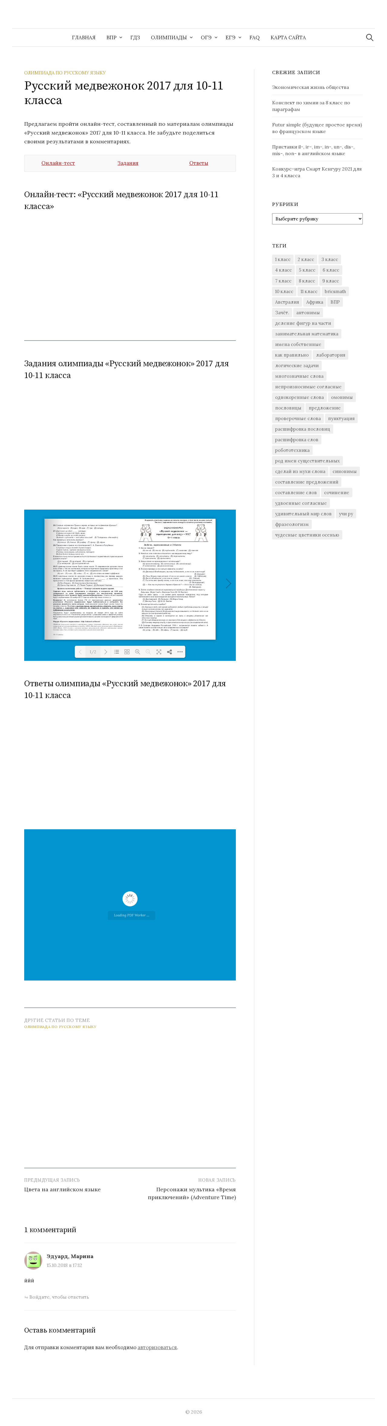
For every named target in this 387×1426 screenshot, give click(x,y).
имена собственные (298, 344)
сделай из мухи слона (300, 471)
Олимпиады (169, 37)
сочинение (336, 492)
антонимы (308, 312)
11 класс (309, 291)
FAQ (254, 37)
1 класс (283, 259)
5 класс (307, 270)
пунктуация (341, 418)
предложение (325, 408)
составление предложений (306, 482)
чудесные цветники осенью (307, 535)
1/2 (93, 651)
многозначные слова (299, 376)
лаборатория (330, 355)
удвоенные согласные (301, 503)
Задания (128, 163)
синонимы (345, 471)
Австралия (287, 302)
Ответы (198, 163)
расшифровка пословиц (302, 429)
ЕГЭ (231, 37)
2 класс (306, 259)
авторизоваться (157, 1347)
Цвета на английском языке (62, 1189)
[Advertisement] (130, 272)
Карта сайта (288, 37)
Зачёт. (282, 312)
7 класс (283, 281)
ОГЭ (206, 37)
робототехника (292, 450)
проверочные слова (298, 418)
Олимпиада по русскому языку (65, 73)
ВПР (111, 37)
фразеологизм (292, 524)
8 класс (307, 281)
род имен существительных (307, 461)
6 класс (331, 270)
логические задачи (297, 365)
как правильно (292, 355)
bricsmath (335, 291)
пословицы (288, 408)
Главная (84, 37)
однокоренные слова (299, 397)
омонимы (342, 397)
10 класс (284, 291)
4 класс (283, 270)
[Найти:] (370, 37)
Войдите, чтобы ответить (59, 1297)
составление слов (296, 492)
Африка (314, 302)
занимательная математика (306, 334)
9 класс (330, 281)
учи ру (346, 514)
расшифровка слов (296, 439)
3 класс (329, 259)
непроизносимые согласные (308, 387)
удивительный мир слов (303, 514)
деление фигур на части (303, 323)
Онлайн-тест (58, 163)
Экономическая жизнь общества (310, 87)
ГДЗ (135, 37)
